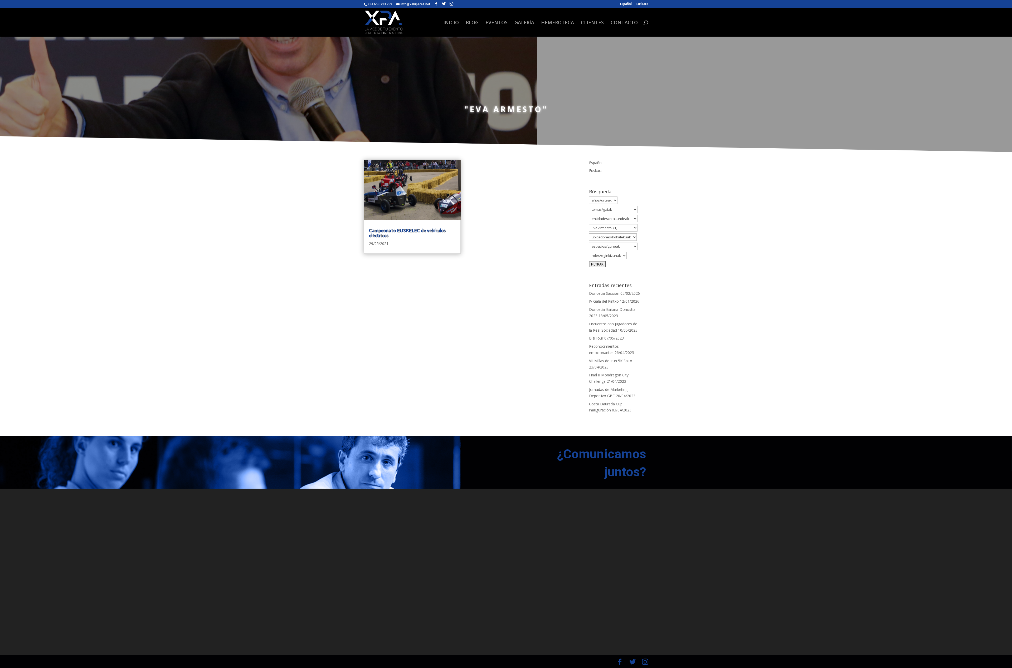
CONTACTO (624, 23)
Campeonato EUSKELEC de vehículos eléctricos (407, 233)
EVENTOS (496, 23)
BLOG (472, 23)
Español (626, 4)
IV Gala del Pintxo (604, 301)
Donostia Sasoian (604, 293)
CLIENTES (592, 23)
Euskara (642, 4)
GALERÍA (524, 23)
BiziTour (596, 338)
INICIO (451, 23)
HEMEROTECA (557, 23)
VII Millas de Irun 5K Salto (610, 360)
